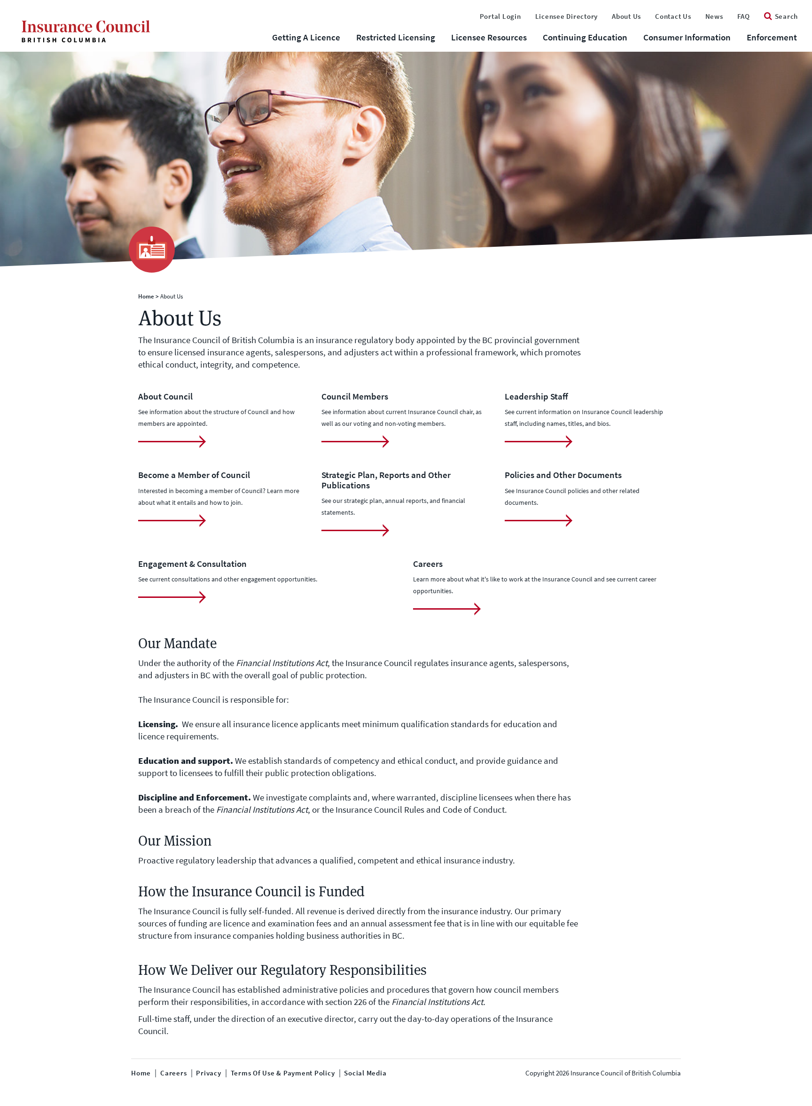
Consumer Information (687, 37)
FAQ (743, 16)
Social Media (365, 1073)
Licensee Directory (566, 16)
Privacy (208, 1073)
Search (786, 16)
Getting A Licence (306, 37)
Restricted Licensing (395, 37)
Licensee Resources (489, 37)
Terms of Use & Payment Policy (283, 1073)
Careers (173, 1073)
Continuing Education (585, 37)
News (714, 16)
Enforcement (772, 37)
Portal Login (500, 16)
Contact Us (673, 16)
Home (146, 296)
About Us (626, 16)
